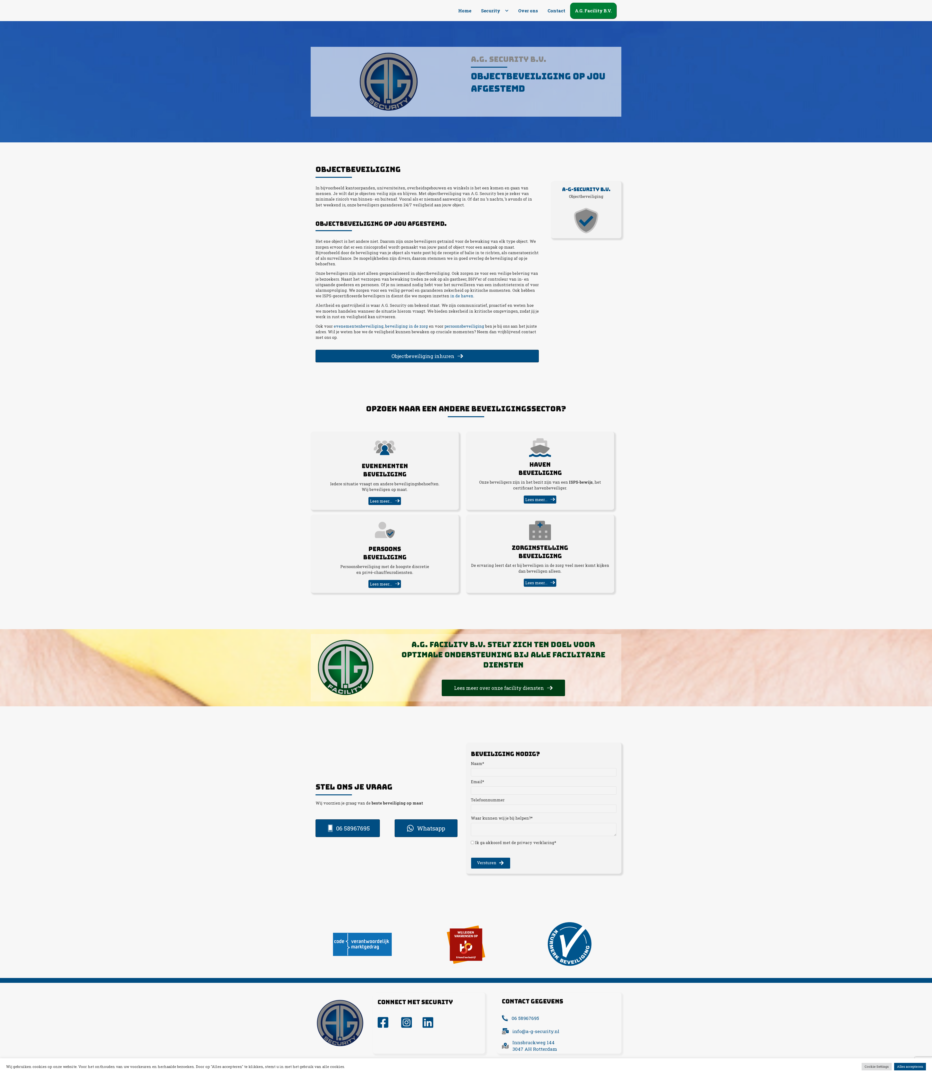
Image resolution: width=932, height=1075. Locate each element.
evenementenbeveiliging (358, 326)
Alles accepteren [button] (910, 1066)
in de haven (461, 295)
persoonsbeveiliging (463, 326)
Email (476, 781)
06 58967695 (525, 1018)
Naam (476, 763)
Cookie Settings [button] (877, 1066)
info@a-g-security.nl (535, 1031)
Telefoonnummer (488, 799)
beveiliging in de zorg (406, 326)
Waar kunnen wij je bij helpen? (501, 818)
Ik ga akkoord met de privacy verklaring (514, 842)
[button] (507, 10)
